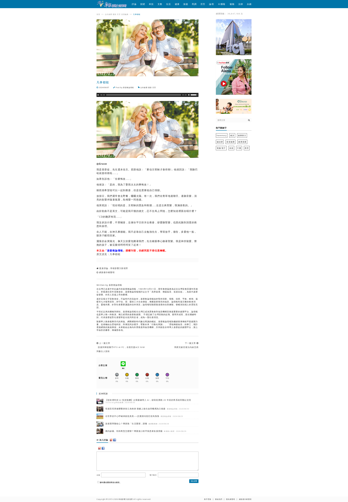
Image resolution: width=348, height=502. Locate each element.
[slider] (194, 94)
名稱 (98, 475)
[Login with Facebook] (114, 440)
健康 (177, 4)
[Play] (98, 95)
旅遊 (185, 4)
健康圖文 (242, 135)
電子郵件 (153, 475)
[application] (147, 95)
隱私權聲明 (230, 499)
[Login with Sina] (111, 440)
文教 (160, 4)
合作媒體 (108, 14)
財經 (142, 4)
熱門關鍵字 (221, 128)
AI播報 (221, 4)
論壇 (211, 4)
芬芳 (203, 4)
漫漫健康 (230, 142)
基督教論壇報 (128, 87)
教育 (247, 148)
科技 (151, 4)
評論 (134, 4)
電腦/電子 (221, 148)
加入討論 (103, 440)
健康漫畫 (242, 142)
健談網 (220, 142)
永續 (249, 4)
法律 (240, 4)
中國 (239, 148)
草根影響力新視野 (119, 268)
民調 (194, 4)
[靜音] (189, 95)
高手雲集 (207, 499)
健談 (232, 135)
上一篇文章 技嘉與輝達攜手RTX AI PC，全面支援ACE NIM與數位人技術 (121, 347)
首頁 (98, 14)
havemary (222, 135)
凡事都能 (115, 254)
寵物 (232, 4)
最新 (114, 14)
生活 (168, 4)
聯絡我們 (218, 499)
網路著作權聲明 (106, 272)
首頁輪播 (124, 14)
